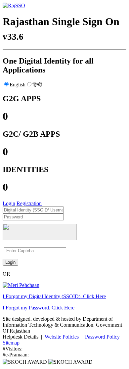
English (17, 84)
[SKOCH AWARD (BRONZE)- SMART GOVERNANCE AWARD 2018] (70, 362)
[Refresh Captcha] (68, 250)
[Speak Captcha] (67, 250)
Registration (29, 203)
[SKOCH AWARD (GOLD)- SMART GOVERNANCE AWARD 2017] (25, 362)
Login (9, 203)
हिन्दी (37, 84)
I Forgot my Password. (38, 307)
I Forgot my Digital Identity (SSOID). (54, 296)
